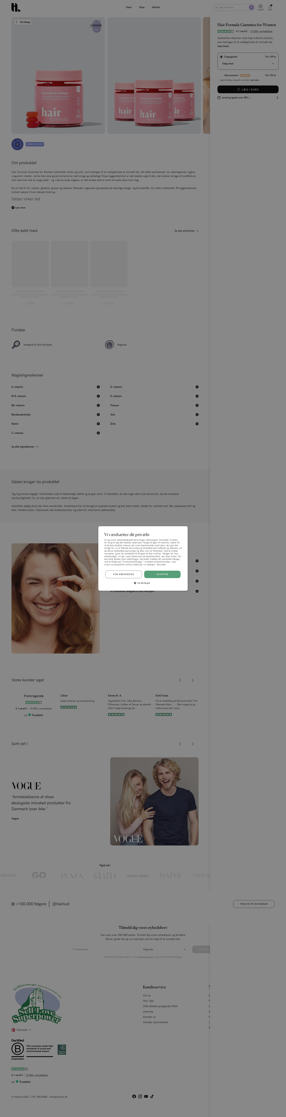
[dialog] (143, 558)
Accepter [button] (162, 574)
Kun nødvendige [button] (123, 574)
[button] (143, 583)
